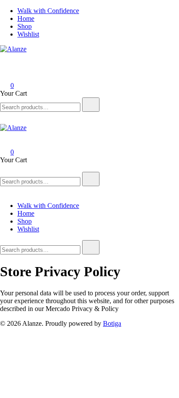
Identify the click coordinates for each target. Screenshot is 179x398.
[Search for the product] (90, 104)
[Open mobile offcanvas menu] (3, 167)
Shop (24, 26)
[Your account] (5, 73)
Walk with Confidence (48, 10)
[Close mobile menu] (3, 190)
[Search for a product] (8, 61)
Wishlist (28, 34)
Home (25, 18)
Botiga (112, 323)
